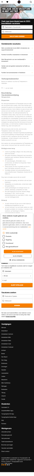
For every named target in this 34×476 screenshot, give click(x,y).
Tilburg (3, 392)
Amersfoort (4, 331)
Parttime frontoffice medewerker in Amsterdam (14, 54)
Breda (3, 353)
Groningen (4, 366)
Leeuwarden (4, 373)
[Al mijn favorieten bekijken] (7, 2)
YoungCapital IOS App (7, 414)
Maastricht (4, 379)
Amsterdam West (6, 340)
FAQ (2, 420)
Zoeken (17, 305)
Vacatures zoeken (17, 36)
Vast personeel (5, 438)
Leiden (3, 376)
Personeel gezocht (6, 435)
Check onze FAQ (10, 316)
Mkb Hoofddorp (5, 383)
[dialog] (17, 238)
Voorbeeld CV (5, 407)
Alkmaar (3, 327)
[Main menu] (2, 2)
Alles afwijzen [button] (17, 256)
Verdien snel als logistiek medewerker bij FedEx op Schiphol (15, 67)
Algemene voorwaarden (24, 459)
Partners (3, 423)
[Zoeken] (31, 2)
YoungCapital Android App (8, 417)
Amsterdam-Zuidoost (7, 347)
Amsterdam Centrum (7, 334)
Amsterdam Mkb (6, 337)
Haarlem (3, 370)
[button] (17, 260)
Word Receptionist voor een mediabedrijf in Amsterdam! (13, 60)
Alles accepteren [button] (17, 251)
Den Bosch (4, 357)
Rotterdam (4, 389)
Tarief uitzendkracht (7, 441)
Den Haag (4, 360)
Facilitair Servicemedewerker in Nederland (13, 72)
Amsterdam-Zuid (6, 344)
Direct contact (5, 451)
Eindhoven (4, 363)
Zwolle (3, 399)
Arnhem (3, 350)
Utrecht (3, 396)
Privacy (3, 461)
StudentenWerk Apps (7, 410)
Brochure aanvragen (7, 445)
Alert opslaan (17, 285)
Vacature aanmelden (7, 448)
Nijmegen (4, 386)
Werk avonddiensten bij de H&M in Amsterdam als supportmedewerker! (15, 49)
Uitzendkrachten (6, 432)
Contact (8, 461)
